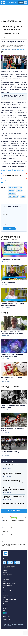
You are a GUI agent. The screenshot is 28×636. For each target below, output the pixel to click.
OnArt (5, 613)
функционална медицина (15, 187)
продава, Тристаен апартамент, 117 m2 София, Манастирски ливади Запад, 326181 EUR (18, 543)
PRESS (5, 597)
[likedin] (8, 562)
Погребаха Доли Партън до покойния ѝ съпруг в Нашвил (14, 465)
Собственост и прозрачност (10, 587)
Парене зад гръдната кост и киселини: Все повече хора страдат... (12, 281)
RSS (4, 610)
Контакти (5, 570)
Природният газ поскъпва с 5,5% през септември (13, 497)
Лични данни (6, 616)
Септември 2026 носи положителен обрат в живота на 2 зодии (12, 355)
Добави (9, 228)
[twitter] (11, 562)
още (4, 37)
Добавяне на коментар (12, 207)
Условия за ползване (8, 576)
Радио (5, 603)
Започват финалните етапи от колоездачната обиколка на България (13, 481)
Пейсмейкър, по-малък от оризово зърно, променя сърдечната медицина (14, 96)
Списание (5, 606)
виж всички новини (14, 511)
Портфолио (6, 579)
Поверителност (7, 574)
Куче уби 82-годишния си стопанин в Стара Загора (13, 504)
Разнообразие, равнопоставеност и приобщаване (12, 592)
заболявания (12, 193)
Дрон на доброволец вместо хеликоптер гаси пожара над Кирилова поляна (14, 489)
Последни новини (12, 2)
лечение (23, 196)
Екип (4, 581)
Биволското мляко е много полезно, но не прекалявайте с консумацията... (13, 258)
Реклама (5, 601)
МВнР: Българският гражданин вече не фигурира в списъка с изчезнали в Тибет (14, 473)
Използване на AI (7, 595)
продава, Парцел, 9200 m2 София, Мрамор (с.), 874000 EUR (18, 535)
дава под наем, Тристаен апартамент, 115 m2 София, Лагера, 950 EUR (18, 522)
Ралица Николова (13, 196)
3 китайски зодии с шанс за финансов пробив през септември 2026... (12, 378)
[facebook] (4, 562)
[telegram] (18, 562)
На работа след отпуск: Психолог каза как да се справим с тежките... (14, 304)
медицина (11, 190)
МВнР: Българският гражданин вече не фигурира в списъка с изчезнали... (13, 429)
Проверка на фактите (8, 590)
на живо (21, 2)
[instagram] (15, 562)
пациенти (19, 190)
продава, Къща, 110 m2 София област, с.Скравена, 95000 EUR (17, 528)
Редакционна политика (9, 583)
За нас (5, 572)
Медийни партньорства (9, 599)
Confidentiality (6, 619)
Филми (5, 608)
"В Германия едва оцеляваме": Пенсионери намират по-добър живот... (13, 332)
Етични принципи (7, 585)
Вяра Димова (20, 49)
